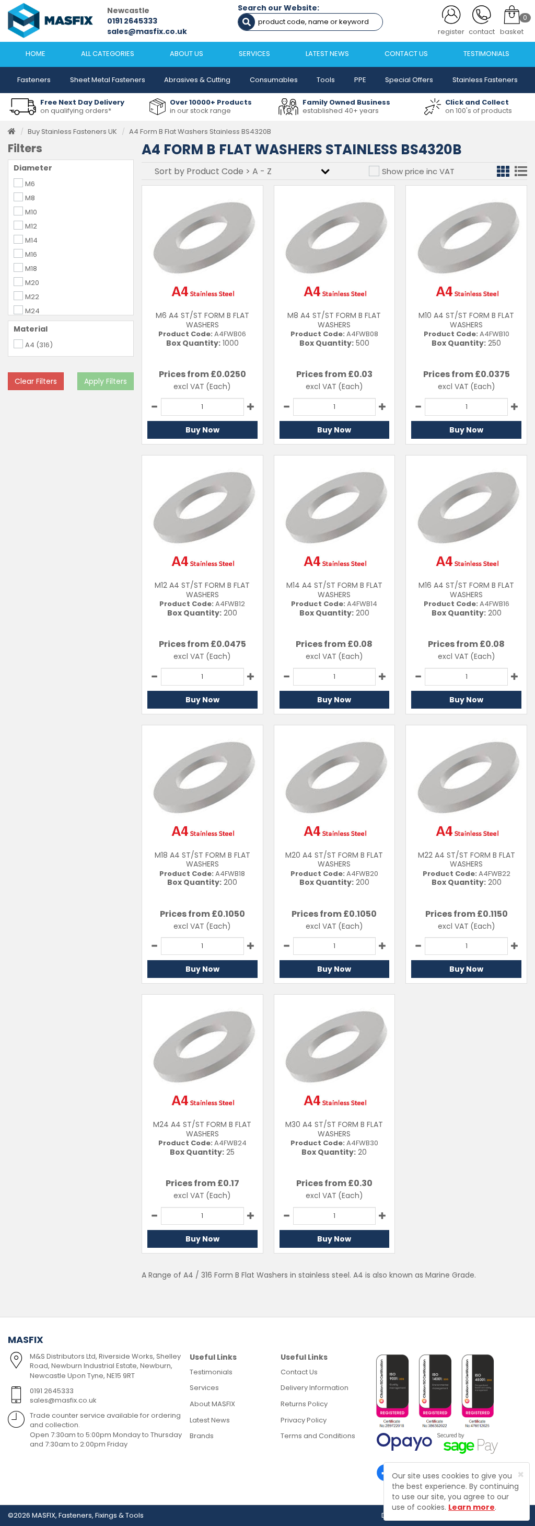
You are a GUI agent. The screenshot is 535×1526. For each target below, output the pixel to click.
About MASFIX (212, 1404)
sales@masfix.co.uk (147, 31)
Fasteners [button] (34, 80)
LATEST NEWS (327, 54)
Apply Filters (105, 381)
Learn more (471, 1507)
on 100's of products (478, 111)
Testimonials (211, 1372)
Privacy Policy (304, 1420)
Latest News (210, 1420)
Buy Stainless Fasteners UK (72, 131)
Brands (202, 1436)
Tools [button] (326, 80)
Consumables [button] (274, 80)
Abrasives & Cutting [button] (197, 80)
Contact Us (299, 1372)
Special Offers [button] (409, 80)
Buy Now (202, 430)
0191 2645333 (132, 21)
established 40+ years (341, 111)
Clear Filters (36, 381)
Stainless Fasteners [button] (485, 80)
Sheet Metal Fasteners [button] (107, 80)
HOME (35, 54)
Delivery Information (314, 1388)
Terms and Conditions (318, 1436)
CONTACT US (406, 54)
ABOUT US (186, 54)
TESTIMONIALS (486, 54)
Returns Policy (304, 1404)
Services (204, 1388)
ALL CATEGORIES (107, 54)
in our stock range (200, 111)
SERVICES (254, 54)
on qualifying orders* (75, 111)
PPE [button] (360, 80)
